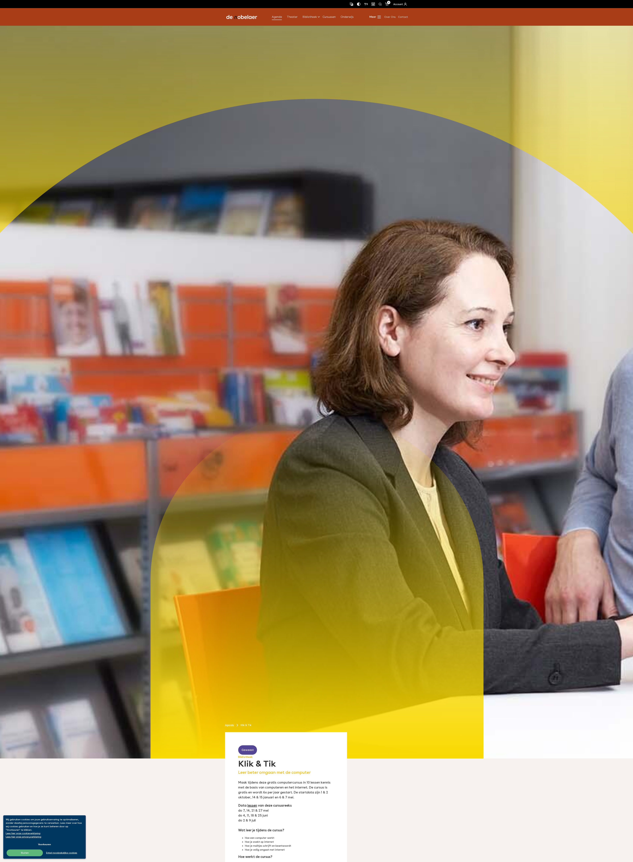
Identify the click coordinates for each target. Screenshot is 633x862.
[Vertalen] (351, 4)
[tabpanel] (316, 392)
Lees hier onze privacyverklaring (23, 836)
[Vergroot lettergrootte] (366, 4)
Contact (403, 16)
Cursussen (329, 16)
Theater (292, 16)
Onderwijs (347, 16)
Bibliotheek (309, 16)
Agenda (277, 16)
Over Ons (390, 16)
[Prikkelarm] (373, 4)
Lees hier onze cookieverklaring (23, 833)
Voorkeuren (44, 844)
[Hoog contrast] (358, 4)
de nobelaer (241, 17)
